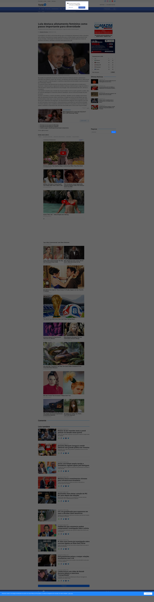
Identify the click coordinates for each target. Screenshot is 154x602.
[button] (142, 593)
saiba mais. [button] (70, 593)
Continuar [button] (148, 593)
